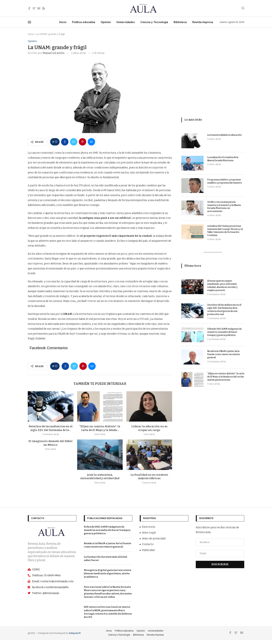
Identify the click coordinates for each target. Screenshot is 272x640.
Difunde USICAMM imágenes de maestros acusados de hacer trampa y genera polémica (224, 332)
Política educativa (83, 22)
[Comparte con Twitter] (73, 142)
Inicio (62, 22)
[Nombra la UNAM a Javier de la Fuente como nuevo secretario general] (192, 357)
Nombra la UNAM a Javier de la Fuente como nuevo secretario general (223, 354)
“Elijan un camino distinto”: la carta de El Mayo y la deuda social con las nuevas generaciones (225, 376)
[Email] (38, 8)
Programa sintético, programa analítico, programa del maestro (224, 181)
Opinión (106, 22)
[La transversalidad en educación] (192, 141)
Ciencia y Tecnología (154, 22)
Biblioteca (180, 22)
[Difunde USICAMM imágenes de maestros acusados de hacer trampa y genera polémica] (192, 334)
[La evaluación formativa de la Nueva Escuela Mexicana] (192, 163)
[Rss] (43, 8)
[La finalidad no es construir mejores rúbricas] (149, 454)
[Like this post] (56, 142)
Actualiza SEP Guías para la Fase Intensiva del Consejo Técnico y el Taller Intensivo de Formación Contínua (225, 231)
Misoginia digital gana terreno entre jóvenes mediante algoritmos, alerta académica (107, 573)
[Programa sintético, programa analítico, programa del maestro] (192, 185)
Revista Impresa (202, 22)
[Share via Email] (91, 142)
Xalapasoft (75, 633)
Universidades (125, 22)
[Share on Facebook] (64, 142)
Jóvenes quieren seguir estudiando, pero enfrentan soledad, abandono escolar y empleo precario (222, 285)
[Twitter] (34, 8)
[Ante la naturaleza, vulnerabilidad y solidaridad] (100, 454)
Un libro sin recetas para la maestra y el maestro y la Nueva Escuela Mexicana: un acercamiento (224, 207)
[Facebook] (29, 8)
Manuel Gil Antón (53, 53)
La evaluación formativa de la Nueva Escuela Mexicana (222, 159)
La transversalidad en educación (224, 135)
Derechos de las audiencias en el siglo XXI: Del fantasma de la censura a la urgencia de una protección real (224, 309)
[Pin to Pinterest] (82, 142)
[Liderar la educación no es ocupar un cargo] (149, 406)
